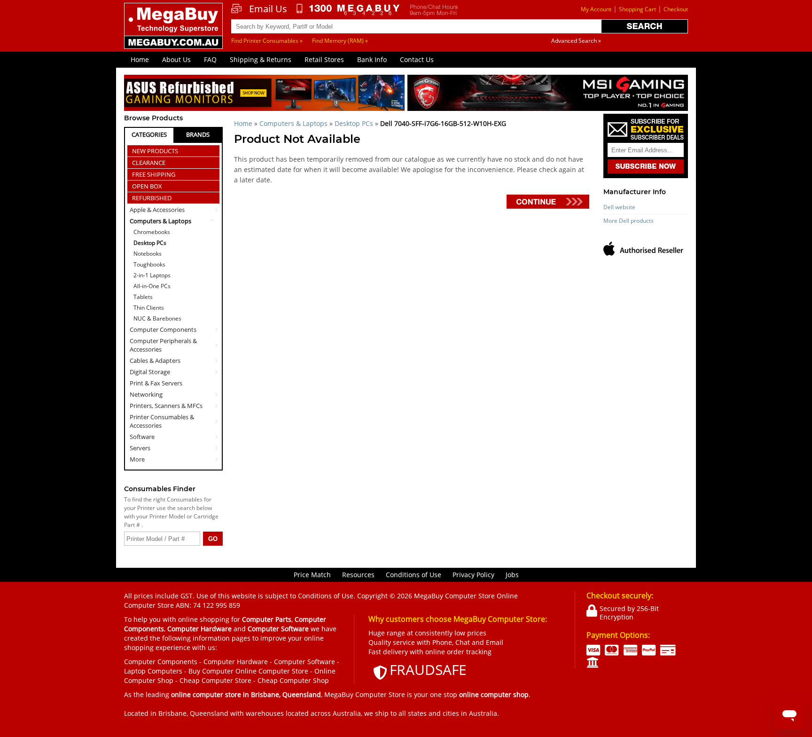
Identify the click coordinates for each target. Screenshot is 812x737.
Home (140, 59)
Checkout (676, 9)
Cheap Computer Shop (293, 680)
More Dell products (628, 221)
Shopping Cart (637, 9)
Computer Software (304, 661)
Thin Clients (148, 308)
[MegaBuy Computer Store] (175, 32)
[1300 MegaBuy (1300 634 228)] (348, 10)
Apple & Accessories (157, 209)
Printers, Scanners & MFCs (166, 405)
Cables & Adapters (155, 360)
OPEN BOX (147, 186)
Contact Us (417, 59)
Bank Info (372, 59)
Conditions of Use (413, 574)
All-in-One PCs (152, 286)
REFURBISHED (152, 198)
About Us (176, 59)
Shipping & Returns (260, 59)
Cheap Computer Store (215, 680)
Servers (140, 448)
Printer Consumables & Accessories (162, 421)
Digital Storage (150, 372)
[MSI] (547, 94)
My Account (596, 9)
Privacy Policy (473, 574)
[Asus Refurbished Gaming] (264, 94)
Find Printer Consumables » (267, 41)
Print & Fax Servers (156, 383)
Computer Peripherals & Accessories (163, 345)
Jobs (512, 574)
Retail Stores (324, 59)
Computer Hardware (235, 661)
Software (142, 436)
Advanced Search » (576, 41)
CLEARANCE (148, 162)
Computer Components (163, 329)
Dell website (619, 207)
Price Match (312, 574)
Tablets (143, 297)
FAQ (210, 59)
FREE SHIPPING (153, 174)
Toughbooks (149, 264)
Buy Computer (211, 670)
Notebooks (147, 254)
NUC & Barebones (157, 318)
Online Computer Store (271, 670)
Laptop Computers (153, 670)
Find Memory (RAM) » (340, 41)
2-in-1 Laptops (152, 275)
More (137, 459)
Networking (146, 394)
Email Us (268, 9)
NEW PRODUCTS (155, 151)
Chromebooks (151, 232)
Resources (358, 574)
